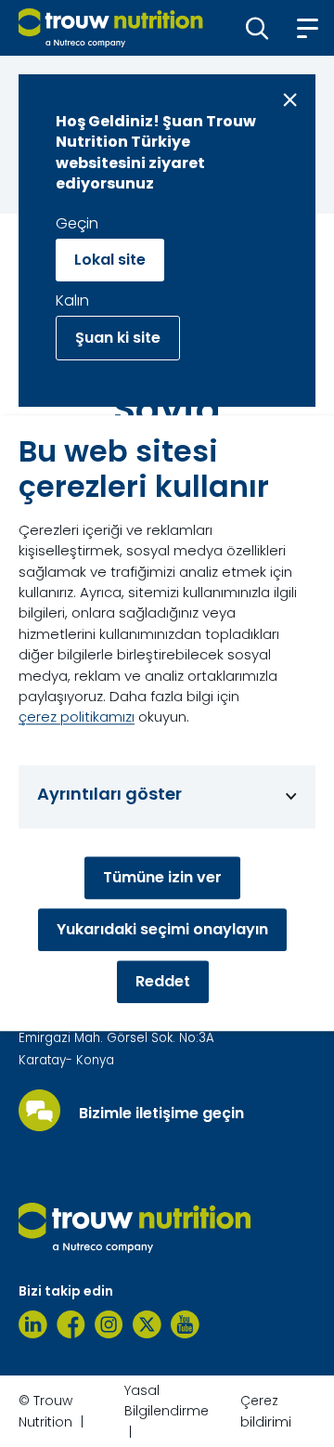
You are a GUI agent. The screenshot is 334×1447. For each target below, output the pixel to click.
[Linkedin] (33, 1324)
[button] (257, 28)
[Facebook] (71, 1324)
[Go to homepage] (111, 28)
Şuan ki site (118, 337)
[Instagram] (109, 1324)
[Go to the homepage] (134, 1228)
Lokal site (110, 259)
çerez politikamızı (77, 717)
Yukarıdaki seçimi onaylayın (162, 930)
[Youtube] (185, 1324)
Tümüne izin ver (162, 878)
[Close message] (289, 99)
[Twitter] (147, 1324)
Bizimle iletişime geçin (161, 1113)
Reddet (162, 982)
